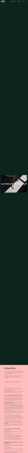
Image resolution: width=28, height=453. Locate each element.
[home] (3, 1)
